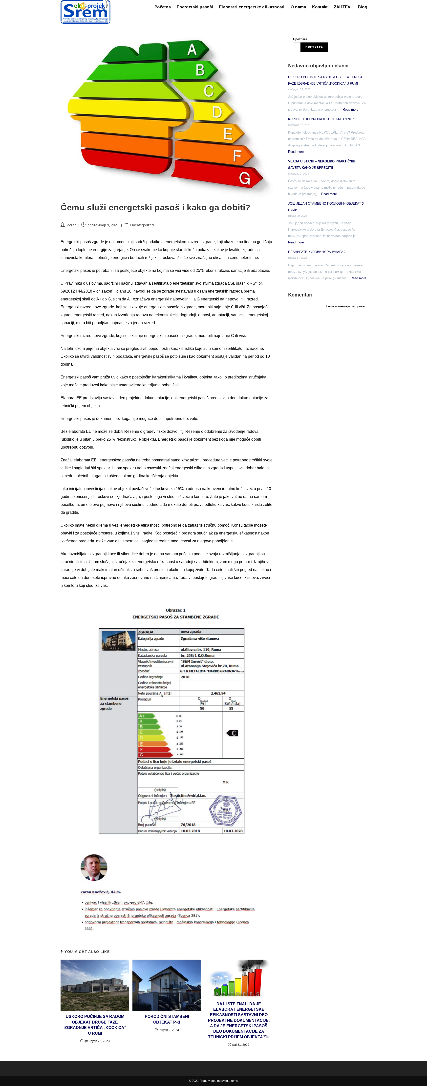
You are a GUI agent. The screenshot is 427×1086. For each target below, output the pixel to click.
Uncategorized (142, 225)
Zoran (71, 225)
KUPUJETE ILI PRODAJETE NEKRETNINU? (321, 119)
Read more (350, 109)
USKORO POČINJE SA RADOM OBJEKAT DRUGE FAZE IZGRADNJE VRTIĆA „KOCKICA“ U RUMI (95, 1024)
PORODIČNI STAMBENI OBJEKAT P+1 (167, 1019)
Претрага (300, 39)
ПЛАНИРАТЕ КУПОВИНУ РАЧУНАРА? (316, 252)
